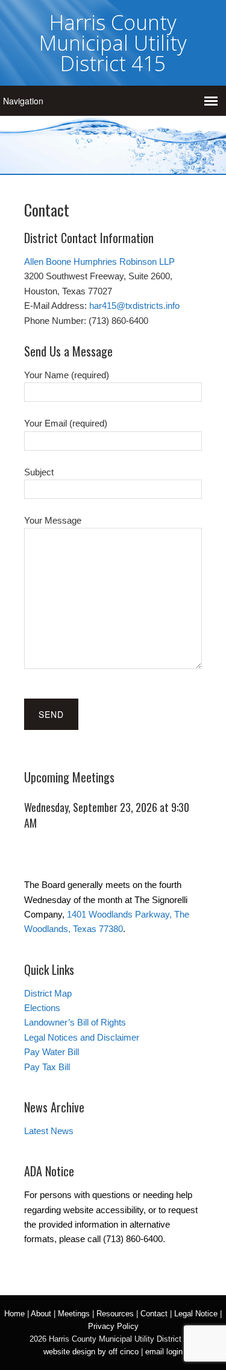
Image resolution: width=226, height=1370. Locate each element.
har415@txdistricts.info (134, 305)
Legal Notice (196, 1313)
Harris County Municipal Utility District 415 (113, 42)
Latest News (49, 1131)
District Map (48, 993)
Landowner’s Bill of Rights (75, 1022)
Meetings (74, 1313)
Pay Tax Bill (47, 1067)
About (41, 1313)
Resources (115, 1313)
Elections (42, 1008)
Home (14, 1313)
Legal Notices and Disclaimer (81, 1037)
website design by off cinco (91, 1351)
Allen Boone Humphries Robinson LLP (99, 261)
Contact (154, 1313)
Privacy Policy (113, 1326)
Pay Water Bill (51, 1052)
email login (164, 1351)
